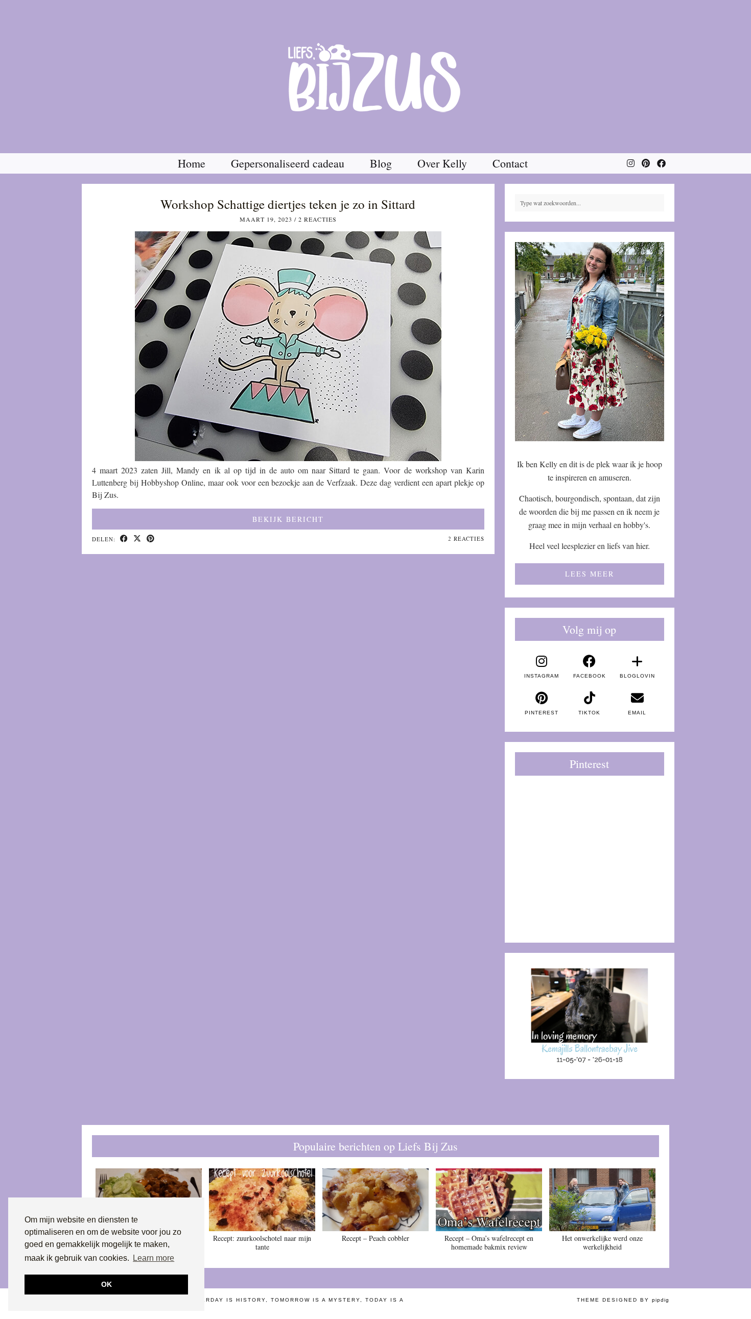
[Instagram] (631, 163)
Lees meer (589, 574)
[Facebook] (661, 163)
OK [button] (106, 1284)
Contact (510, 163)
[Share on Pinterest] (150, 539)
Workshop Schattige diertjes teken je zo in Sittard (287, 204)
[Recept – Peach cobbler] (375, 1199)
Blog (381, 163)
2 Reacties (317, 219)
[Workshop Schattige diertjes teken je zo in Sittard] (288, 457)
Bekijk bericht (288, 519)
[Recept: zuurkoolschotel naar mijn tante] (262, 1199)
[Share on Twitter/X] (137, 539)
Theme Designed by (623, 1300)
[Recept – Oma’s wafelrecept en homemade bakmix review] (489, 1199)
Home (191, 163)
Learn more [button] (153, 1258)
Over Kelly (442, 163)
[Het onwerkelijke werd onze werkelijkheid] (602, 1199)
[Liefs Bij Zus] (375, 76)
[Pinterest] (646, 163)
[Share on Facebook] (124, 539)
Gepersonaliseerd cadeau (287, 163)
